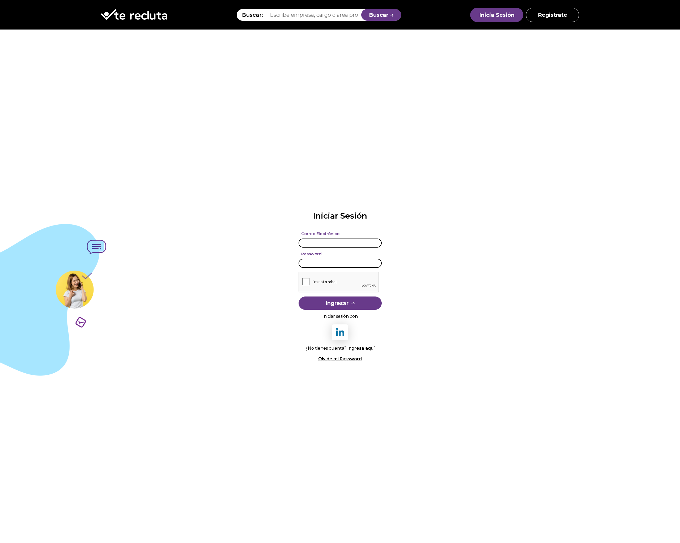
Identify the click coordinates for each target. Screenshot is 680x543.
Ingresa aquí (361, 348)
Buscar (379, 15)
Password (311, 254)
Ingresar (336, 303)
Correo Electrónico (320, 233)
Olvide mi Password (340, 358)
